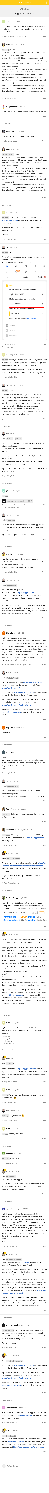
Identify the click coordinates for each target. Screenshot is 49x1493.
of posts (23, 3)
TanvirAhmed (14, 858)
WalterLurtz (14, 786)
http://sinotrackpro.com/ (33, 682)
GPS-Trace (25, 1262)
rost (6, 360)
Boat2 (6, 50)
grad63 (12, 520)
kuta (6, 1095)
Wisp (10, 1063)
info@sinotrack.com (24, 1415)
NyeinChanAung (15, 1259)
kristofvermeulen (15, 1361)
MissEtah (12, 585)
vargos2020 (8, 154)
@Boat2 (18, 439)
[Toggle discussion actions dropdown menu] (46, 2)
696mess (12, 1177)
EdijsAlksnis (14, 678)
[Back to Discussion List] (2, 2)
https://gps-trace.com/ (11, 688)
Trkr (6, 253)
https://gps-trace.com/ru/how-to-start (28, 1447)
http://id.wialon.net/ (10, 220)
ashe (6, 217)
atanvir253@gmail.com (35, 838)
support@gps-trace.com (27, 592)
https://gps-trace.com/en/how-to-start (17, 705)
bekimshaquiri (10, 1436)
